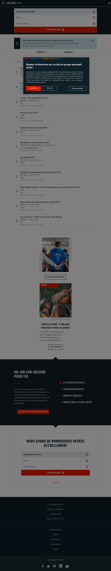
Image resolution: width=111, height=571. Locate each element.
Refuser (50, 88)
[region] (56, 75)
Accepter (33, 88)
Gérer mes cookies (77, 88)
